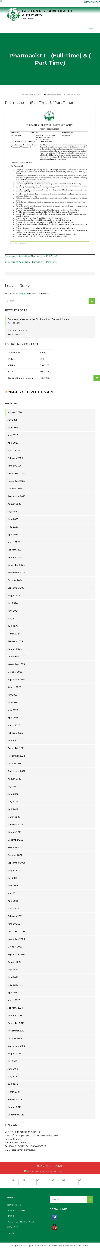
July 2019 (12, 1061)
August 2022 (14, 779)
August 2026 (15, 412)
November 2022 (16, 756)
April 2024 (13, 626)
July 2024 (13, 603)
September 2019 (16, 1046)
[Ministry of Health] (15, 1181)
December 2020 (16, 931)
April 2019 (13, 1084)
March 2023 (14, 725)
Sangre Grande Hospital (20, 378)
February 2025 (15, 550)
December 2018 (16, 1115)
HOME (10, 1233)
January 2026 (15, 466)
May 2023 (13, 710)
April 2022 (13, 809)
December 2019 (16, 1023)
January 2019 (14, 1107)
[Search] (92, 301)
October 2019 (15, 1038)
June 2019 (13, 1069)
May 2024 (13, 618)
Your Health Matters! (18, 330)
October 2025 (15, 488)
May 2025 (13, 527)
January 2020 (15, 1015)
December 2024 (16, 565)
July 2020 (13, 969)
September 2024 (17, 588)
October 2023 (15, 672)
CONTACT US (14, 1205)
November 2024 (16, 572)
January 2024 (15, 649)
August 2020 (14, 962)
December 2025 (16, 473)
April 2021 (13, 901)
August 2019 (14, 1053)
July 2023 (12, 695)
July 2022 (12, 786)
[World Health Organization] (27, 1181)
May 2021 (12, 893)
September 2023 (16, 679)
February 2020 (15, 1008)
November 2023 (16, 664)
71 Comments (73, 95)
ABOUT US (12, 1227)
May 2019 (12, 1076)
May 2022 (13, 801)
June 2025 (13, 519)
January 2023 (15, 740)
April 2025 (13, 534)
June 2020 (13, 977)
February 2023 (15, 733)
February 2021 (15, 916)
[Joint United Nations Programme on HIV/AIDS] (68, 1181)
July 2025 (12, 511)
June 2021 (13, 885)
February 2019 (15, 1099)
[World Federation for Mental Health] (83, 1181)
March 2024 (14, 634)
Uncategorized (54, 95)
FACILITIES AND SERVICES (21, 1222)
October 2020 (15, 947)
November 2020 (16, 939)
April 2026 (13, 443)
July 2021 (12, 878)
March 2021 (14, 908)
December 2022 (16, 748)
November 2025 (16, 481)
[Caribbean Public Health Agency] (54, 1181)
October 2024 (15, 580)
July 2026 (12, 420)
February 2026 (15, 458)
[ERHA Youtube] (71, 1226)
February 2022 (15, 824)
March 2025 (14, 542)
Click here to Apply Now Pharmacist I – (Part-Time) (31, 262)
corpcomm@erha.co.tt (24, 1150)
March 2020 (14, 1000)
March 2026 (14, 450)
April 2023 (13, 718)
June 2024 (13, 611)
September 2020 (17, 954)
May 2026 (13, 435)
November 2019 (16, 1031)
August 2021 (14, 870)
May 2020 (13, 985)
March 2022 (14, 817)
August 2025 (14, 504)
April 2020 (13, 992)
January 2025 (14, 557)
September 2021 (16, 863)
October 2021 (15, 855)
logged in (24, 293)
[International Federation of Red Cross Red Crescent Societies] (42, 1181)
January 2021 (14, 924)
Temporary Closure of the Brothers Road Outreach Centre (38, 319)
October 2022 (15, 763)
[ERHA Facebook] (71, 1217)
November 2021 (16, 847)
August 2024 (14, 595)
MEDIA (10, 1216)
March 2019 (14, 1092)
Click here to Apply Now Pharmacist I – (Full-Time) (31, 256)
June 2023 (13, 702)
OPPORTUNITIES (16, 1210)
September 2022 (16, 771)
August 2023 (14, 687)
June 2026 (13, 427)
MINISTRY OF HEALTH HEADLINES (32, 392)
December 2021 (16, 840)
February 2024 (15, 641)
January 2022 (15, 832)
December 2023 (16, 656)
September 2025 (16, 496)
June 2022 (13, 794)
